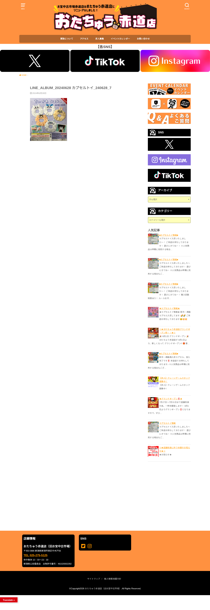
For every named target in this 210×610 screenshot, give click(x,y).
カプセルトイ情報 (167, 423)
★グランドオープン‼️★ (170, 399)
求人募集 (99, 39)
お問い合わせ (143, 39)
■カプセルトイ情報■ (168, 235)
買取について (66, 39)
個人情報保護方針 (112, 579)
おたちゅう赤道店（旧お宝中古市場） (103, 588)
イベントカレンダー (120, 39)
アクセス (84, 39)
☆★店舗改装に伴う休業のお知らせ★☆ (174, 449)
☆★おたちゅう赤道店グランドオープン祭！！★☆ (174, 331)
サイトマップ (93, 579)
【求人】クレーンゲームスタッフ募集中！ (174, 380)
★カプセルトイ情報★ (169, 308)
